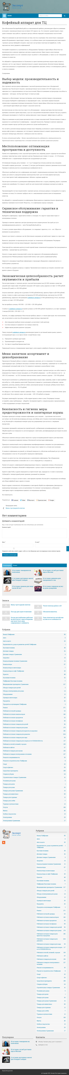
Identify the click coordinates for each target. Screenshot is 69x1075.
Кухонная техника (34, 678)
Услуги (34, 807)
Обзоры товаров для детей (34, 687)
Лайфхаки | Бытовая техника (34, 681)
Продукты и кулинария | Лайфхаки (34, 704)
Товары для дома (34, 787)
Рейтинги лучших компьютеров (34, 714)
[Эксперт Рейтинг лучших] (12, 10)
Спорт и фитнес (34, 767)
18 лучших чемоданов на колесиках (21, 571)
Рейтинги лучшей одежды (34, 711)
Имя (3, 542)
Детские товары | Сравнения (34, 654)
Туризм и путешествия (34, 804)
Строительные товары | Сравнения (34, 777)
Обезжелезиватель (50, 612)
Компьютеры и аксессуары (34, 668)
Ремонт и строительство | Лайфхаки (34, 761)
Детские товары (34, 651)
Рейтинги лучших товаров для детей (34, 724)
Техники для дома (34, 781)
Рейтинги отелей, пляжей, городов (34, 744)
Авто (34, 638)
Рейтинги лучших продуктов (34, 717)
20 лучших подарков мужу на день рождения (53, 587)
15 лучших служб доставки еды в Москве (53, 571)
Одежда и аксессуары (34, 697)
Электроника (34, 817)
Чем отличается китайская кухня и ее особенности (53, 618)
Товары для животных (34, 794)
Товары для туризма (34, 797)
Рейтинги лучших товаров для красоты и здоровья (34, 731)
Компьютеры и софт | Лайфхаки (34, 671)
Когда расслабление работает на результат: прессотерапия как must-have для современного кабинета (22, 620)
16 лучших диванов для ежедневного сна (52, 579)
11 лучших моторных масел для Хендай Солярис (22, 579)
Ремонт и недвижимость (34, 757)
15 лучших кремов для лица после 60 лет (22, 587)
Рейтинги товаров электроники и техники (34, 754)
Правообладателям (7, 1070)
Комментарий (6, 527)
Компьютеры (34, 664)
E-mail (37, 542)
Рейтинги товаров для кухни (34, 751)
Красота (34, 674)
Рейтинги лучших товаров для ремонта (34, 734)
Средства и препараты (34, 771)
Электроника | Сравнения (34, 820)
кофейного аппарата (34, 297)
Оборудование (34, 694)
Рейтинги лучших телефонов (34, 721)
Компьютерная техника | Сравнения (34, 661)
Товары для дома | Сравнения (34, 791)
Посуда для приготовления (21, 612)
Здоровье (34, 658)
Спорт (34, 764)
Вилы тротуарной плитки (15, 507)
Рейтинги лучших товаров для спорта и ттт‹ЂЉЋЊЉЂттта (34, 741)
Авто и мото (34, 641)
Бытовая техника (34, 648)
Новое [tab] (15, 565)
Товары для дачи (34, 784)
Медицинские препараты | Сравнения (34, 684)
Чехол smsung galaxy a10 (52, 606)
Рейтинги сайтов (34, 747)
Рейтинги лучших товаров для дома (34, 727)
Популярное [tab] (7, 565)
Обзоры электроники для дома (34, 691)
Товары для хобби (34, 801)
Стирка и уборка (34, 774)
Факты (34, 810)
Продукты (34, 701)
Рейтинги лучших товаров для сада (34, 737)
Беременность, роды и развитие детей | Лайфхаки (34, 644)
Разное (34, 707)
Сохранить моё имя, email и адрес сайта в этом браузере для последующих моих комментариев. (31, 551)
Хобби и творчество (34, 814)
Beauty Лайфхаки (34, 634)
